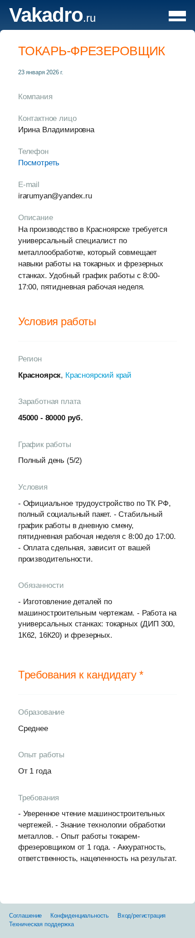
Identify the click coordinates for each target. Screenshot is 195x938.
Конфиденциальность (79, 915)
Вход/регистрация (141, 915)
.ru (52, 18)
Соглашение (25, 915)
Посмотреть (38, 163)
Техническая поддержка (41, 924)
